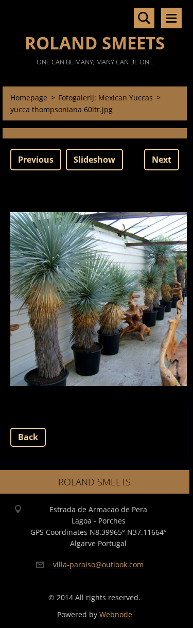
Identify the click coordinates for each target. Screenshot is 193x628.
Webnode (115, 614)
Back (28, 437)
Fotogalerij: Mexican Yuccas (105, 97)
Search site (144, 18)
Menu (171, 18)
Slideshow (94, 159)
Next (161, 159)
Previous (36, 159)
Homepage (28, 97)
